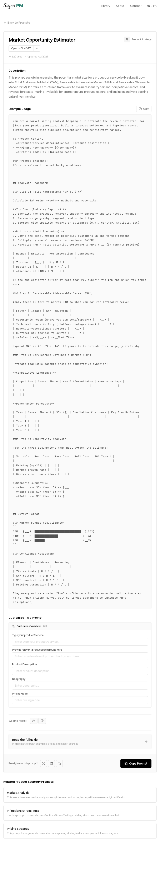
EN (148, 6)
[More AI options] (37, 48)
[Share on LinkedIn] (51, 763)
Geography (18, 679)
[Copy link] (59, 763)
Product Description (24, 664)
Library (105, 6)
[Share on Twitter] (43, 763)
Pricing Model (20, 693)
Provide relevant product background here (37, 649)
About (120, 6)
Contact (136, 6)
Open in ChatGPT (21, 48)
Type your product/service (28, 635)
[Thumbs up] (34, 721)
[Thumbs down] (42, 721)
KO (155, 6)
